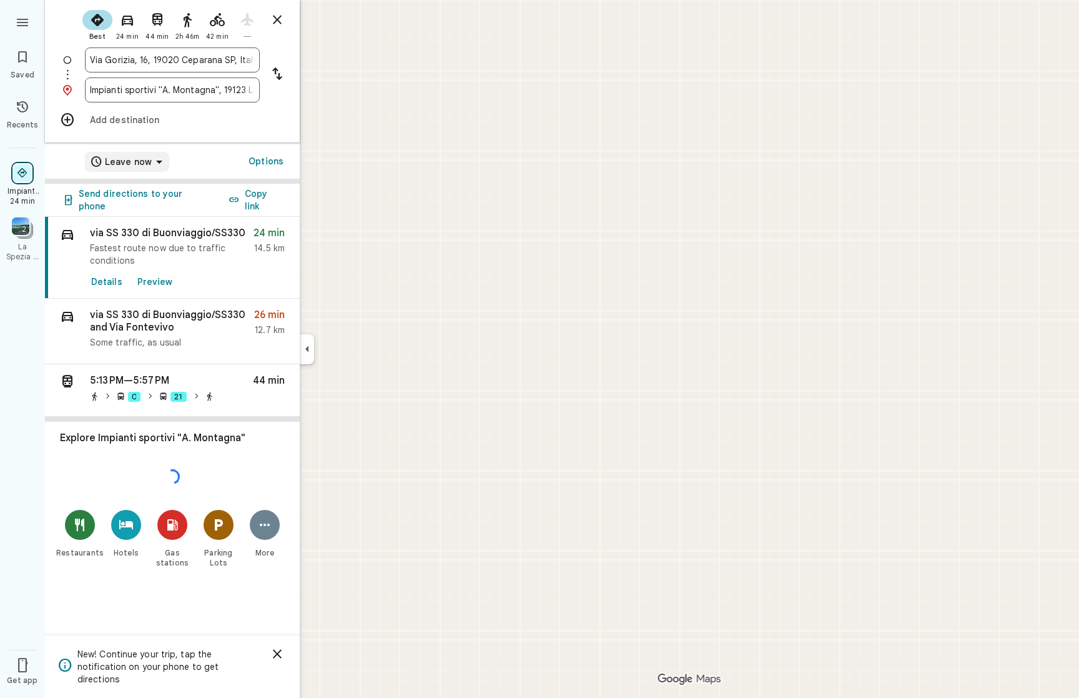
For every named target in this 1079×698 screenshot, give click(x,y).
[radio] (97, 23)
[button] (172, 331)
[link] (172, 258)
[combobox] (172, 59)
